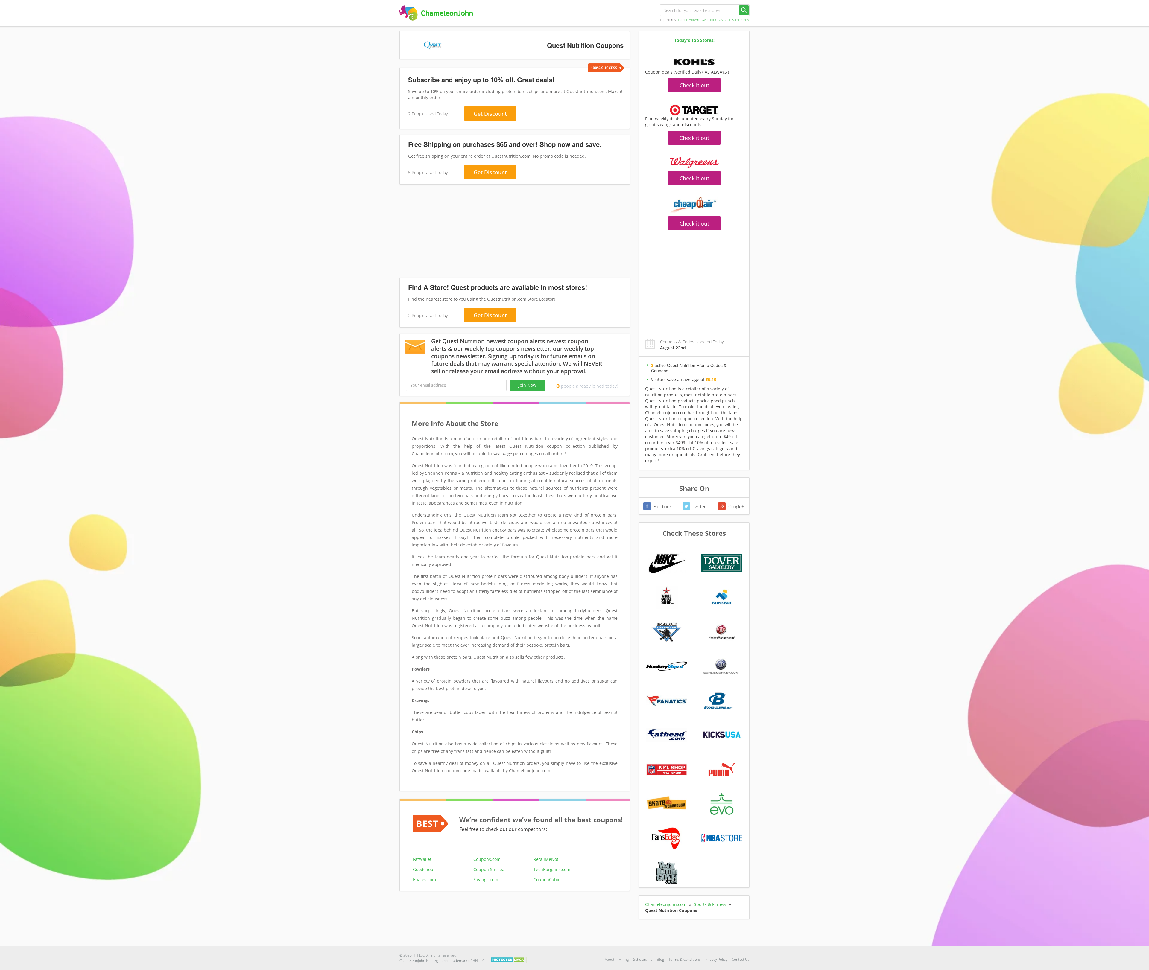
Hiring (624, 959)
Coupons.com (487, 859)
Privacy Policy (716, 959)
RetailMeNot (546, 859)
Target (682, 19)
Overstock (709, 19)
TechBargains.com (552, 869)
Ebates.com (424, 879)
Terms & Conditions (684, 959)
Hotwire (694, 19)
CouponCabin (547, 879)
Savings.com (485, 879)
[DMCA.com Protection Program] (508, 959)
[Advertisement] (514, 232)
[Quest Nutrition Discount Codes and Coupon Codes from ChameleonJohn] (436, 13)
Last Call (724, 19)
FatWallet (422, 859)
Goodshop (423, 869)
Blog (660, 959)
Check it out (694, 85)
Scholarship (642, 959)
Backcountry (740, 19)
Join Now (527, 385)
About (609, 959)
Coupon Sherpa (488, 869)
